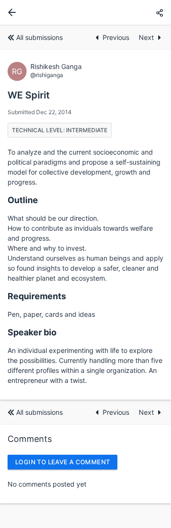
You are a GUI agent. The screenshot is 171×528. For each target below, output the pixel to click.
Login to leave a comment (62, 462)
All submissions (39, 37)
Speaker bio (32, 332)
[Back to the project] (10, 12)
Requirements (37, 296)
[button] (159, 13)
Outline (23, 200)
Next (146, 37)
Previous (117, 37)
